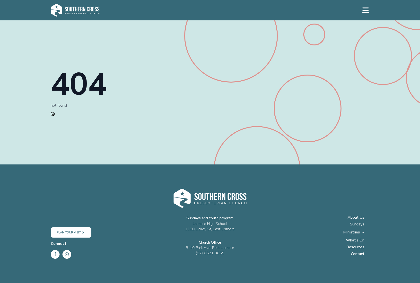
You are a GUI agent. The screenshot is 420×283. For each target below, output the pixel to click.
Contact (357, 254)
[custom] (66, 254)
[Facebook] (55, 254)
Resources (355, 247)
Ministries (351, 232)
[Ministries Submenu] (364, 233)
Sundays (357, 224)
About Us (356, 217)
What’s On (355, 240)
